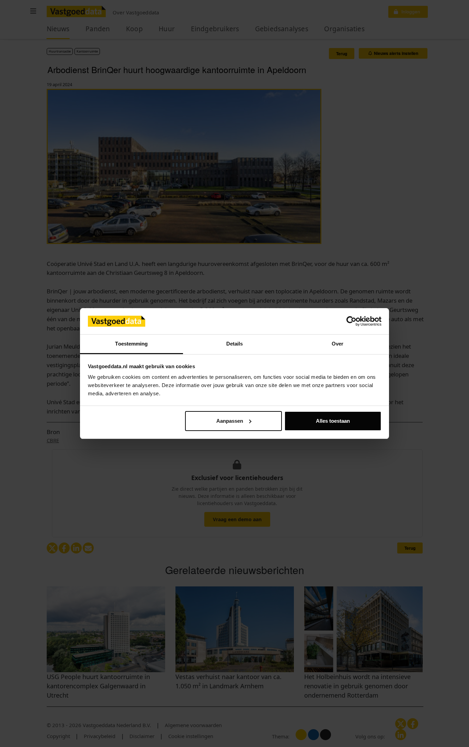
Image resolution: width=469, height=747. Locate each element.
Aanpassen (229, 421)
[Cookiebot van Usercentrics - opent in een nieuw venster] (351, 321)
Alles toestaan (333, 421)
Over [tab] (337, 344)
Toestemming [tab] (131, 344)
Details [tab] (234, 344)
